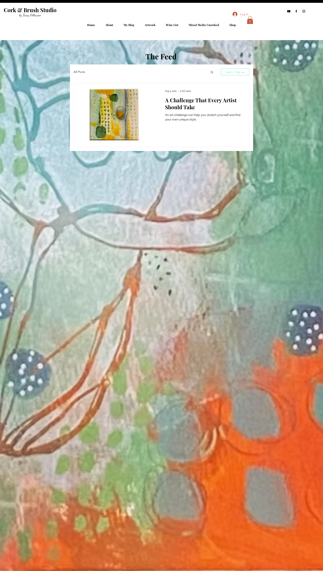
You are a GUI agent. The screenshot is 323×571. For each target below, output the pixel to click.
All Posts (79, 72)
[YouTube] (289, 11)
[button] (250, 20)
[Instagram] (304, 11)
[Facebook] (296, 11)
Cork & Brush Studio (30, 9)
